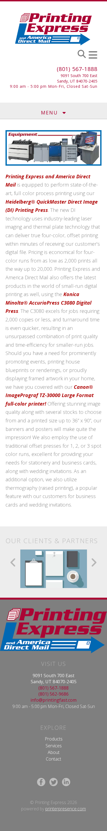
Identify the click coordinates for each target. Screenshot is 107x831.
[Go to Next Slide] (93, 562)
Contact (53, 759)
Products (54, 739)
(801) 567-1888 (77, 69)
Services (54, 746)
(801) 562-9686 (53, 694)
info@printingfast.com (53, 700)
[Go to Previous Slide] (13, 562)
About (54, 752)
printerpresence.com (65, 809)
